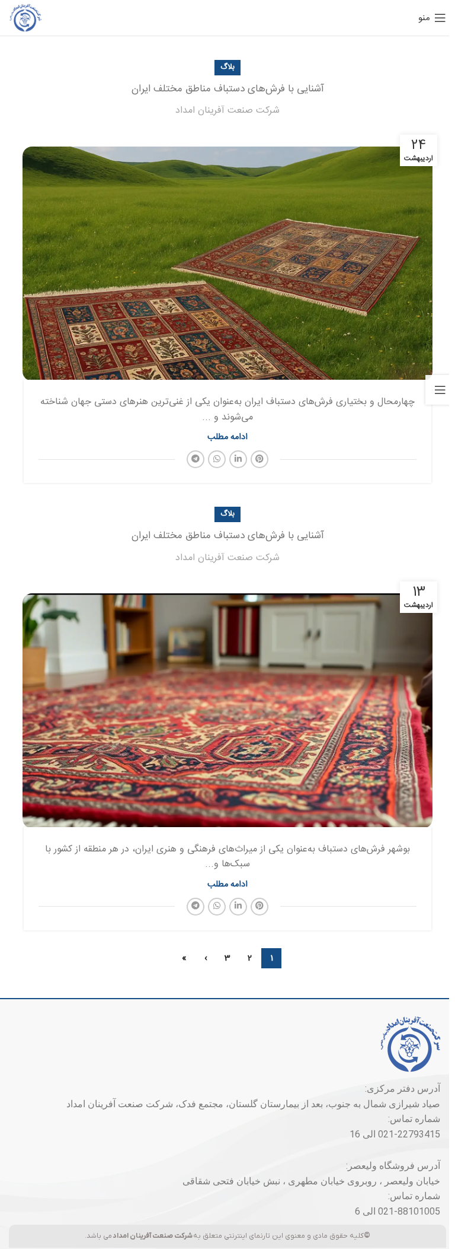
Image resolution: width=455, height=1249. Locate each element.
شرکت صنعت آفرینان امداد (227, 111)
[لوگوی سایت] (25, 18)
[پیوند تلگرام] (195, 459)
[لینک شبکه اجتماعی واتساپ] (217, 459)
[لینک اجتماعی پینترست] (259, 459)
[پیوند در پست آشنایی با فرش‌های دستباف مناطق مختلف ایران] (227, 260)
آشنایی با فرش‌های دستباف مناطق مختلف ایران (228, 89)
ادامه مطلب (227, 437)
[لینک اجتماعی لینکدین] (238, 459)
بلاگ (227, 67)
